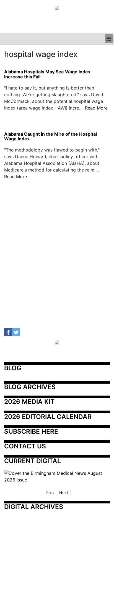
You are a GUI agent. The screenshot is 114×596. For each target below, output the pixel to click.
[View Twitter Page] (16, 332)
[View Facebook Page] (8, 332)
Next (63, 492)
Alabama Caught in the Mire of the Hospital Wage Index (50, 136)
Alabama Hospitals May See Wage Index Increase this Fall (47, 74)
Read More (96, 108)
